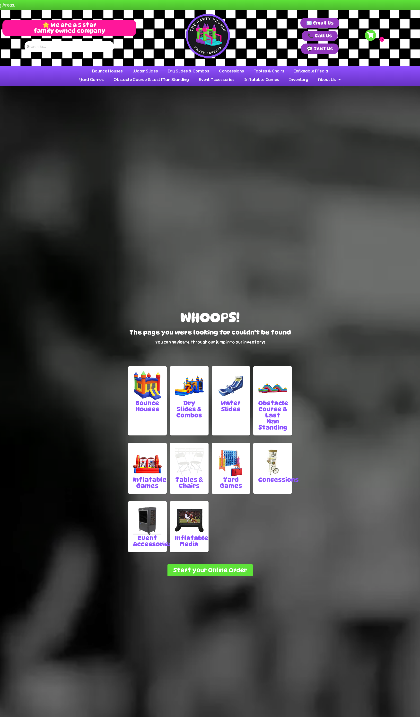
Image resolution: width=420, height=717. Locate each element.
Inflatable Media (311, 71)
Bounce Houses (107, 71)
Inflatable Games (261, 79)
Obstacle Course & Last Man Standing (151, 79)
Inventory (298, 79)
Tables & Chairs (269, 71)
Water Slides (145, 71)
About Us (327, 79)
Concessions (231, 71)
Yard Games (91, 79)
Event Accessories (217, 79)
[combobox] (69, 46)
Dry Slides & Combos (188, 71)
